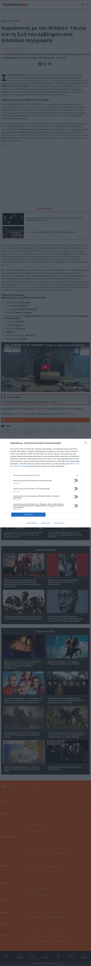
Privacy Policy (59, 523)
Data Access (45, 523)
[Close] (86, 443)
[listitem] (45, 475)
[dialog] (45, 483)
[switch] (75, 480)
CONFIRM (28, 514)
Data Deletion (32, 523)
